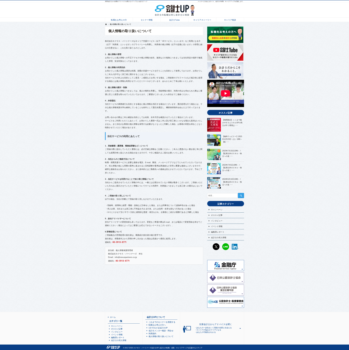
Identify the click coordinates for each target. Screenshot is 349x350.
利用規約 (152, 333)
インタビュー (216, 221)
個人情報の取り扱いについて (161, 336)
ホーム (113, 317)
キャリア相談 (230, 20)
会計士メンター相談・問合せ (161, 331)
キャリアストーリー (202, 20)
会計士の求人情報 (218, 237)
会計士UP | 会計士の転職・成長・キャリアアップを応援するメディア (176, 348)
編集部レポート (217, 232)
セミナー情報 (147, 20)
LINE (225, 246)
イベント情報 (216, 226)
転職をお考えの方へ (157, 325)
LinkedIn (235, 246)
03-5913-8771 (120, 242)
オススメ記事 (216, 215)
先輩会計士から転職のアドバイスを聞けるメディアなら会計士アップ (126, 1)
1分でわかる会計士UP (158, 328)
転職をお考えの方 (119, 20)
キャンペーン (216, 209)
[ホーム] (106, 24)
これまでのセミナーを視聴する (162, 322)
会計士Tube (174, 20)
